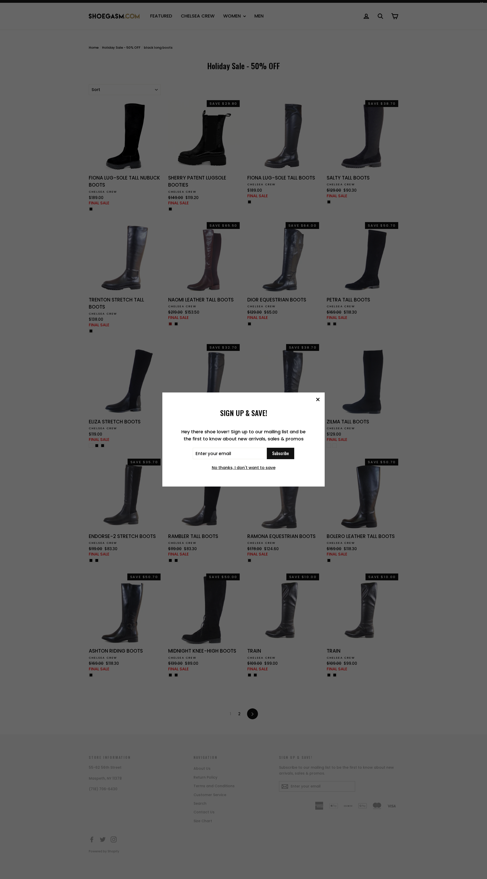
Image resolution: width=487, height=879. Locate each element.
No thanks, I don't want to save (243, 468)
